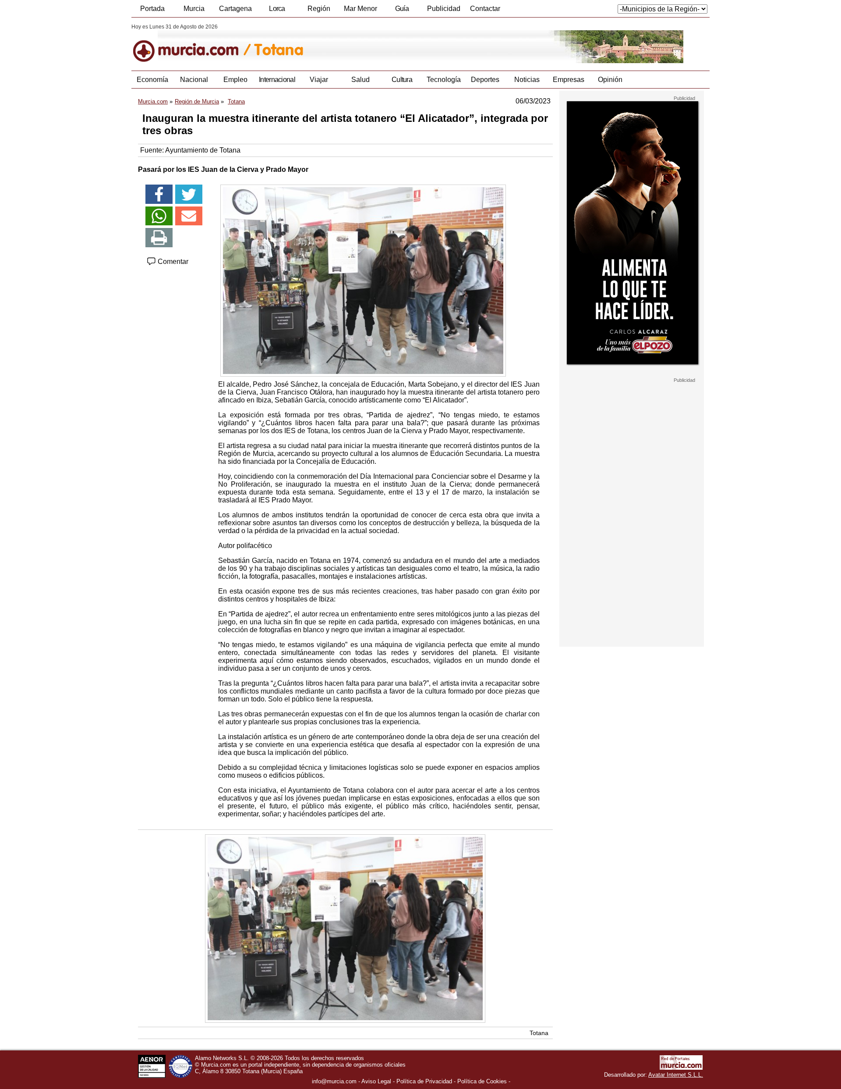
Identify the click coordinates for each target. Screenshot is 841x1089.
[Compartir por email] (188, 216)
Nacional (194, 79)
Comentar (172, 261)
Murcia (194, 8)
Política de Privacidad (424, 1081)
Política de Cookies (482, 1081)
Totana (539, 1032)
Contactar (485, 8)
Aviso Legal (376, 1081)
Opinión (610, 79)
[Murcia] (191, 43)
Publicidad (443, 8)
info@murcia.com (334, 1081)
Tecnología (444, 79)
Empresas (568, 79)
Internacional (277, 79)
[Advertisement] (631, 514)
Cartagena (235, 8)
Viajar (319, 79)
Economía (152, 79)
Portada (152, 8)
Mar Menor (360, 8)
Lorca (277, 8)
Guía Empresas (401, 11)
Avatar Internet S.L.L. (675, 1074)
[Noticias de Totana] (344, 43)
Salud (360, 79)
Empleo (235, 79)
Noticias (527, 79)
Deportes (485, 79)
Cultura (402, 79)
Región (318, 8)
